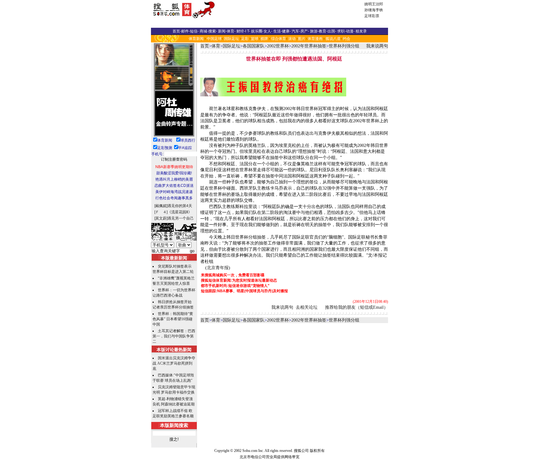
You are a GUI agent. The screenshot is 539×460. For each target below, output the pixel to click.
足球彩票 (371, 16)
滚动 (292, 38)
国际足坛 (231, 38)
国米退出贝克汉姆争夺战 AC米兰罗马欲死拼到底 (174, 363)
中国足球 (214, 38)
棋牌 (264, 38)
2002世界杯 (278, 46)
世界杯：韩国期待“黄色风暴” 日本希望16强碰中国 (173, 319)
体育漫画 (315, 38)
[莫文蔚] (161, 218)
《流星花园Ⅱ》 (180, 212)
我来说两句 (377, 46)
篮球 (254, 38)
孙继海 (370, 10)
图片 (301, 38)
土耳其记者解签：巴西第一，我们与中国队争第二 (174, 336)
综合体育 (278, 38)
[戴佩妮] (161, 206)
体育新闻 (196, 38)
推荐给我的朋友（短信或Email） (356, 307)
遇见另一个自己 (181, 218)
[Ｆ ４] (161, 212)
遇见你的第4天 (180, 206)
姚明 (368, 4)
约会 (346, 38)
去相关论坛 (307, 307)
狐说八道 (333, 38)
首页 (204, 46)
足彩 (245, 38)
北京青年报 (218, 267)
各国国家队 (254, 46)
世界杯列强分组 (344, 46)
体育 (215, 46)
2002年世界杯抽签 (308, 46)
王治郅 (377, 4)
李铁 (379, 10)
